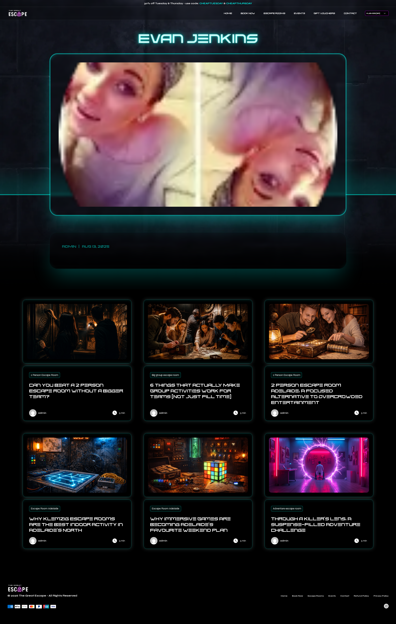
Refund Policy (361, 596)
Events (332, 596)
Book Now (297, 596)
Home (284, 596)
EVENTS (299, 13)
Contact (344, 596)
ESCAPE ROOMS (274, 13)
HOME (228, 13)
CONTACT (350, 13)
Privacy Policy (381, 596)
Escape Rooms (316, 596)
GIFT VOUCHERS (324, 13)
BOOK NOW (248, 13)
